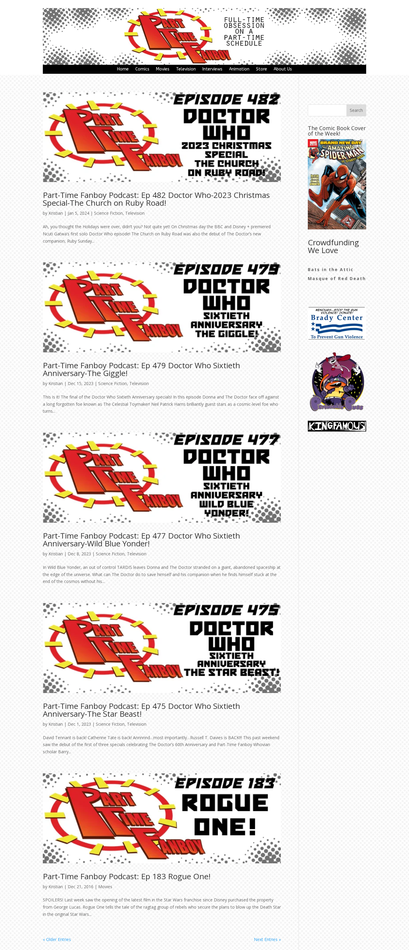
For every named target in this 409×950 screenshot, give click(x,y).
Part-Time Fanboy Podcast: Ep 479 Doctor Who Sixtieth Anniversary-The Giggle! (141, 369)
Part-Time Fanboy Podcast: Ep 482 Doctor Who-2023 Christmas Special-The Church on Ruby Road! (156, 199)
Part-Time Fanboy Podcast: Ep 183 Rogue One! (126, 876)
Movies (162, 69)
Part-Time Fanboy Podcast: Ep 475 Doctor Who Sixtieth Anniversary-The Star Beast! (141, 710)
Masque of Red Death (337, 278)
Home (123, 69)
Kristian (56, 213)
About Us (283, 69)
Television (186, 69)
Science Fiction (108, 213)
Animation (239, 69)
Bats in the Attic (331, 269)
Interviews (212, 69)
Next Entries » (267, 939)
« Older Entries (57, 939)
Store (261, 69)
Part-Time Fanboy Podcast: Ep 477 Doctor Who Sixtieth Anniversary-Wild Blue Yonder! (141, 539)
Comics (142, 69)
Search (356, 110)
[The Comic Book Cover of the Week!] (337, 184)
